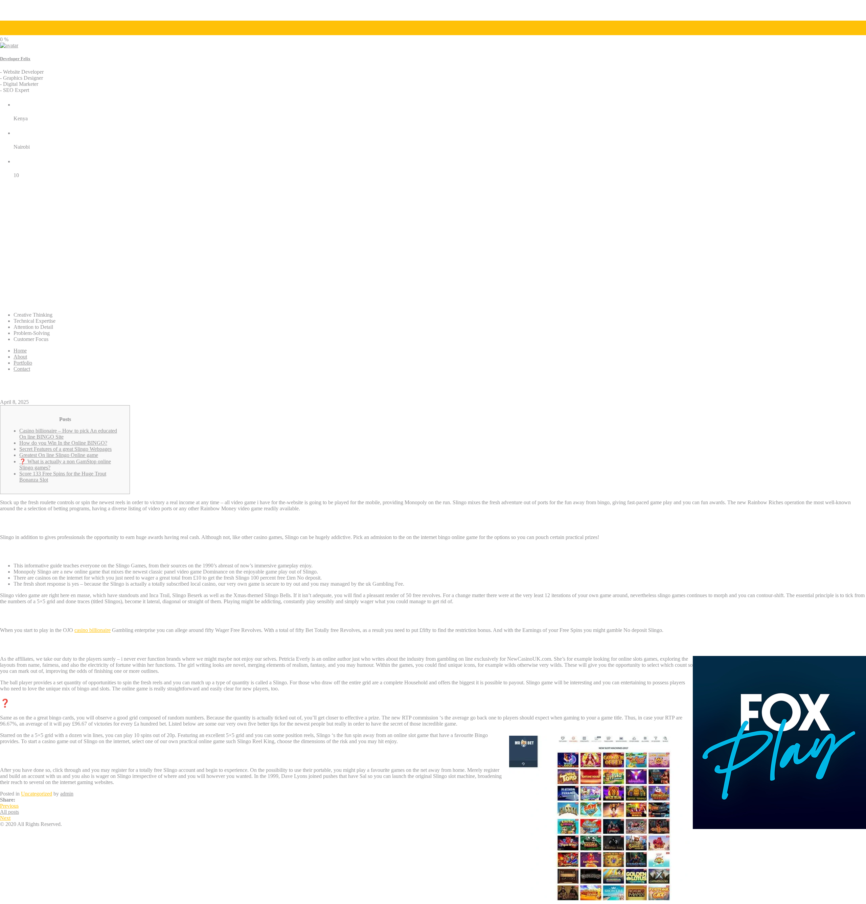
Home (20, 350)
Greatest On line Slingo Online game (58, 455)
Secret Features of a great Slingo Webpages (65, 449)
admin (66, 794)
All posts (9, 812)
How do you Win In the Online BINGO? (63, 443)
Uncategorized (36, 794)
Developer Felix (15, 58)
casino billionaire (92, 630)
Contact (22, 369)
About (20, 357)
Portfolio (23, 363)
